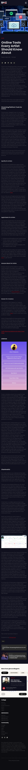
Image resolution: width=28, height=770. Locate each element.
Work (2, 38)
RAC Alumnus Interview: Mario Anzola (16, 680)
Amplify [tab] (5, 672)
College (3, 700)
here (11, 192)
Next (22, 694)
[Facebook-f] (5, 737)
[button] (26, 3)
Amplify (13, 677)
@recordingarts (13, 687)
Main (3, 641)
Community (5, 722)
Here (11, 313)
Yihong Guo (12, 637)
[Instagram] (2, 737)
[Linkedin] (7, 737)
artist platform (16, 291)
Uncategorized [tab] (14, 672)
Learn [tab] (22, 672)
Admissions (4, 713)
